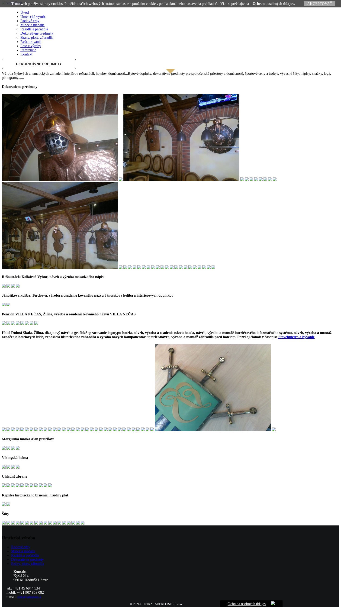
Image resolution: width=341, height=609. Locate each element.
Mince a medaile (32, 25)
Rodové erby (29, 21)
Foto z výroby (30, 46)
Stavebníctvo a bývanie (296, 337)
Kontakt (26, 54)
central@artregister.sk (29, 597)
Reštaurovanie (30, 42)
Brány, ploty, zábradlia (36, 37)
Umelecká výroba (33, 17)
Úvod (24, 12)
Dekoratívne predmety (36, 33)
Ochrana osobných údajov (273, 4)
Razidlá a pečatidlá (34, 29)
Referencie (28, 50)
